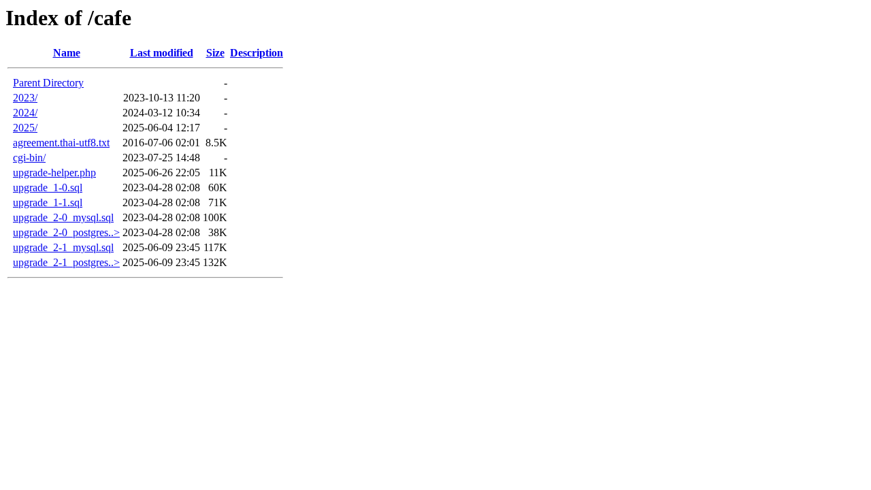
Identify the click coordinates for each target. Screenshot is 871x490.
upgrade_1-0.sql (47, 187)
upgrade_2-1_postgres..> (66, 262)
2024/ (25, 112)
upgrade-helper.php (54, 172)
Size (215, 53)
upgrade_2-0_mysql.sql (63, 217)
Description (256, 53)
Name (66, 53)
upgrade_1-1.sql (47, 202)
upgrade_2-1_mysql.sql (63, 247)
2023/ (25, 97)
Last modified (161, 53)
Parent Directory (48, 82)
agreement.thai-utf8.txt (61, 142)
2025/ (25, 127)
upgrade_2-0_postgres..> (66, 232)
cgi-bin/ (29, 157)
